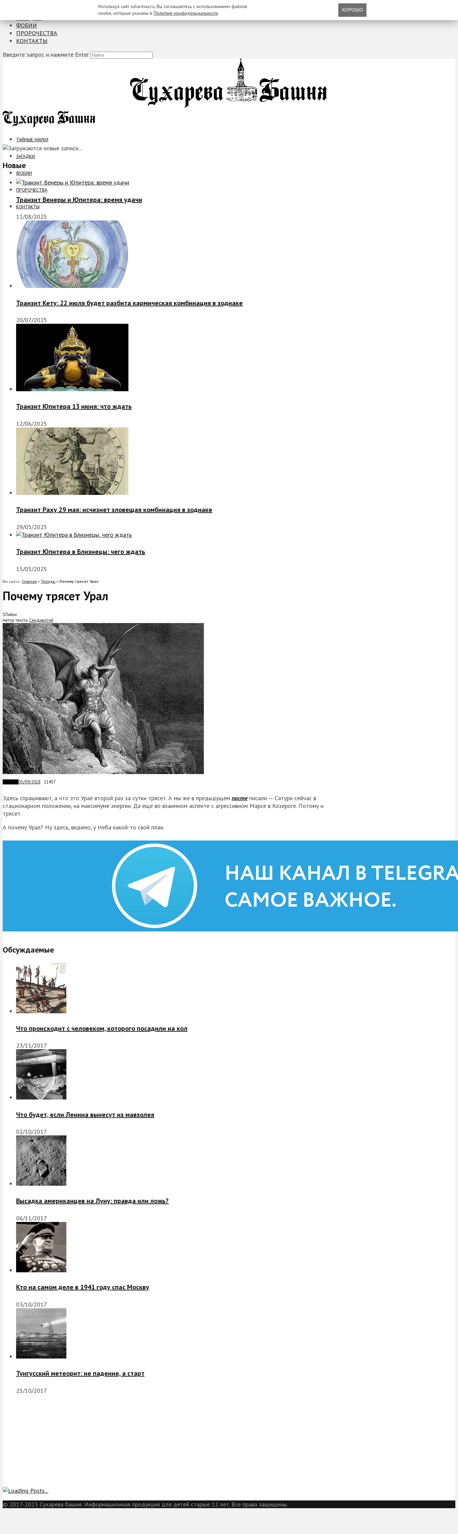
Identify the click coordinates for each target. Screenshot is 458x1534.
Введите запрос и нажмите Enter (46, 54)
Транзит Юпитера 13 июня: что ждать (74, 406)
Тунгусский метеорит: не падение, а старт (80, 1373)
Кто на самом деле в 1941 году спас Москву (82, 1287)
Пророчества (36, 33)
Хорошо (352, 9)
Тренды (48, 581)
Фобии (26, 25)
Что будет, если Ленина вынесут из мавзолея (85, 1114)
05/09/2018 (29, 782)
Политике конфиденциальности (186, 13)
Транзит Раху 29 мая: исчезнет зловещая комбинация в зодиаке (114, 509)
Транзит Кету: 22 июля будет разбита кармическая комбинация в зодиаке (129, 303)
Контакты (32, 41)
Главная (29, 581)
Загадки (25, 156)
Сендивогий (41, 620)
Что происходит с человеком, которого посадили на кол (101, 1028)
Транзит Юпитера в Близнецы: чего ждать (80, 551)
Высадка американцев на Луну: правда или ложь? (92, 1200)
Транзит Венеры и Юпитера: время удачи (79, 199)
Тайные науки (32, 140)
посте (239, 798)
